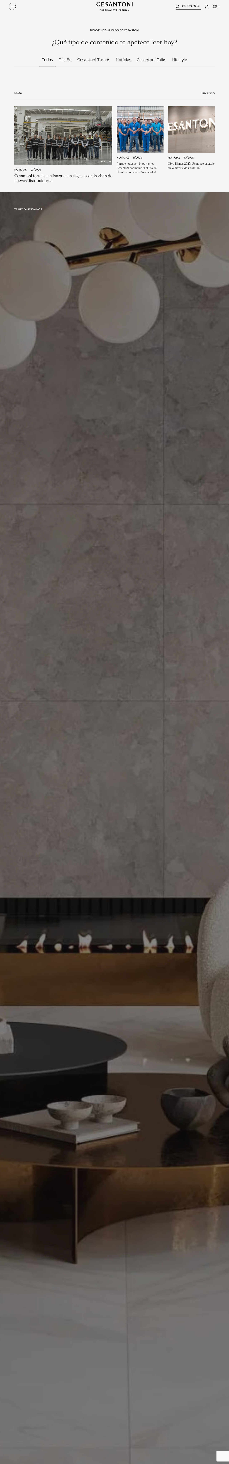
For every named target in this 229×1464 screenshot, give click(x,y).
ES (215, 6)
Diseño (65, 59)
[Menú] (12, 6)
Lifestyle (179, 59)
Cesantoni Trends (93, 59)
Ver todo (208, 93)
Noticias (123, 59)
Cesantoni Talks (151, 59)
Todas (47, 59)
